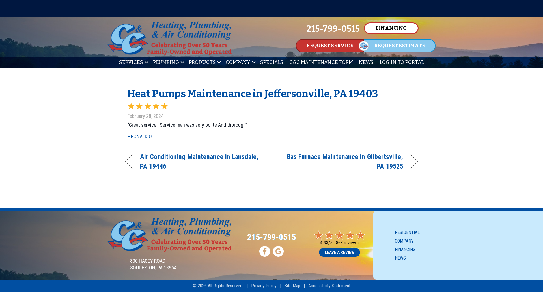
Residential (407, 232)
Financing (405, 249)
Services (131, 62)
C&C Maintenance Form (321, 62)
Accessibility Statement (329, 285)
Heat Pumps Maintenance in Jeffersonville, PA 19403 (252, 94)
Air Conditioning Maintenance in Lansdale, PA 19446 (199, 161)
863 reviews (347, 242)
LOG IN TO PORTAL (402, 62)
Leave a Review (339, 252)
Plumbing (166, 62)
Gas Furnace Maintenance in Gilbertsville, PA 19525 (341, 161)
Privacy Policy (264, 285)
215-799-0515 (271, 237)
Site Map (292, 285)
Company (238, 62)
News (366, 62)
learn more (434, 9)
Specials (271, 62)
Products (202, 62)
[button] (146, 62)
